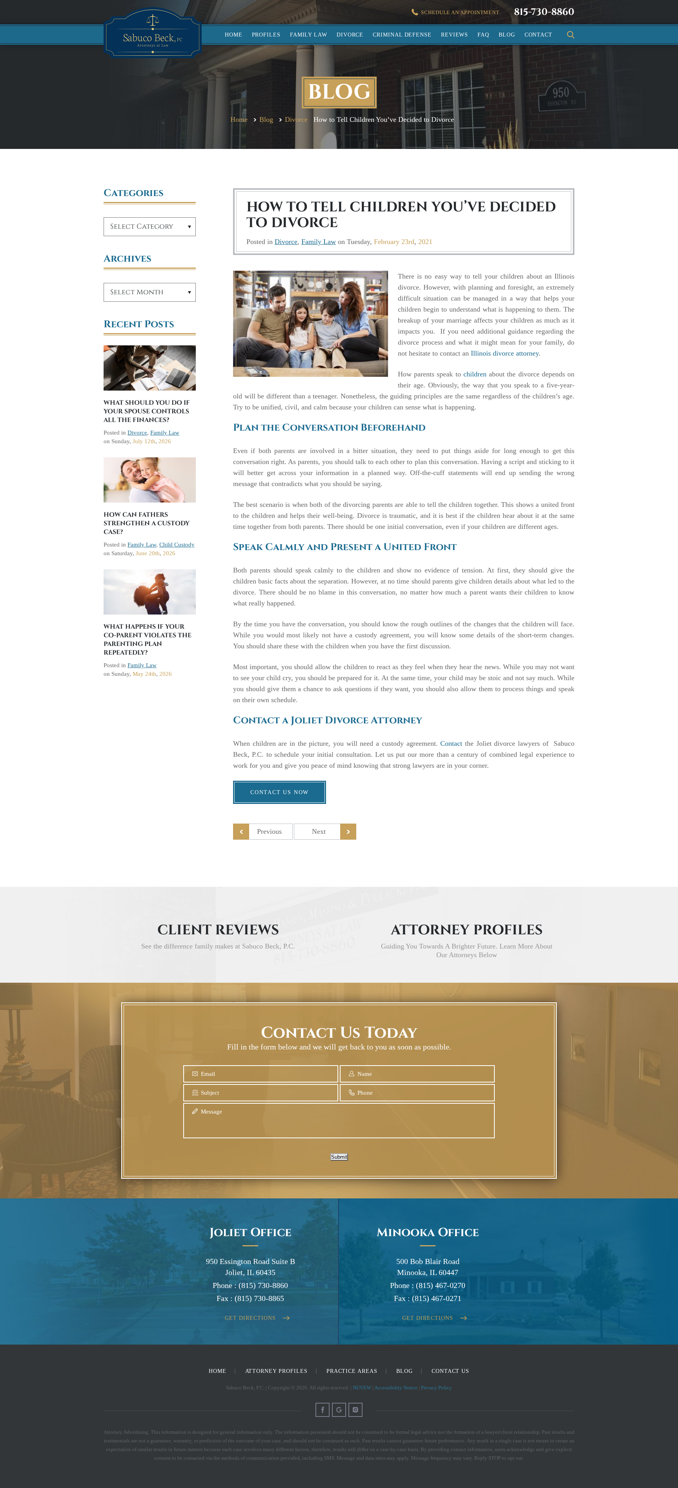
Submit (339, 1157)
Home (233, 35)
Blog (507, 35)
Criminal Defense (402, 35)
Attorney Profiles (276, 1371)
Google (339, 1410)
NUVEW (362, 1388)
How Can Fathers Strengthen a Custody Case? (147, 523)
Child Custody (177, 544)
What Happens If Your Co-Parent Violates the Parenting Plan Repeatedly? (147, 639)
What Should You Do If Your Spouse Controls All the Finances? (147, 411)
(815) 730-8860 (263, 1285)
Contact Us (451, 1371)
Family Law (308, 35)
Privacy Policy (436, 1388)
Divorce (350, 35)
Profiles (266, 35)
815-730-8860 (544, 12)
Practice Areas (351, 1371)
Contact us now (279, 792)
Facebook (322, 1410)
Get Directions (250, 1318)
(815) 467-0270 (440, 1285)
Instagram (355, 1410)
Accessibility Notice (395, 1388)
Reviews (454, 35)
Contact (538, 35)
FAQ (483, 35)
